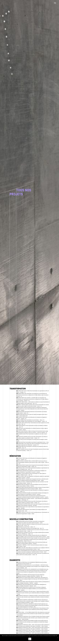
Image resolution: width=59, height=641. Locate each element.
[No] (57, 637)
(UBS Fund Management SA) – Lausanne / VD (32, 395)
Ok (29, 639)
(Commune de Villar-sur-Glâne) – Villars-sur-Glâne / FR (32, 462)
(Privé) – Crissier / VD (31, 421)
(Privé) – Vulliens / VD (25, 526)
